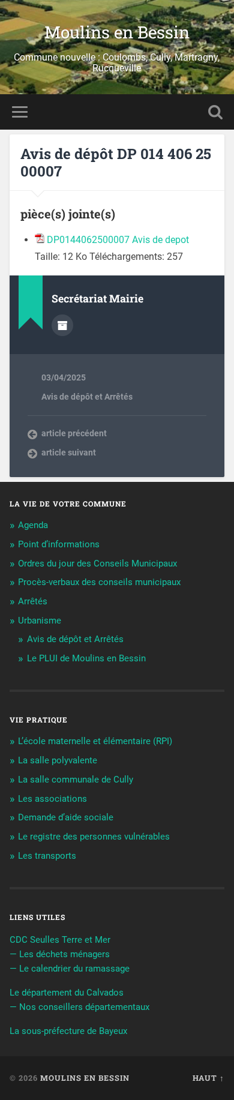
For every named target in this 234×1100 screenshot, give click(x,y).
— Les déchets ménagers (60, 954)
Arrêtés (32, 601)
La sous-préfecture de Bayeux (68, 1031)
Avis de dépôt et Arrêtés (87, 396)
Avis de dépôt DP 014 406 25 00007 (115, 162)
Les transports (47, 855)
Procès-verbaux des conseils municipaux (99, 582)
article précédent (74, 433)
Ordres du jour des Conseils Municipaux (97, 563)
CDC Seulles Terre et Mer (60, 939)
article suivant (68, 452)
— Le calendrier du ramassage (70, 968)
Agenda (33, 525)
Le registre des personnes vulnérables (94, 836)
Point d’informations (59, 544)
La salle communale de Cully (75, 779)
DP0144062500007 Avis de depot (118, 239)
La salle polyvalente (57, 760)
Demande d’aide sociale (65, 817)
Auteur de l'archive (62, 325)
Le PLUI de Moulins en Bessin (86, 658)
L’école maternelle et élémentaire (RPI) (95, 741)
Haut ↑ (208, 1078)
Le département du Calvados (67, 992)
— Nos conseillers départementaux (79, 1007)
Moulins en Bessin (117, 32)
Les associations (52, 798)
